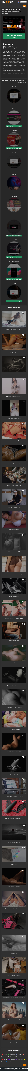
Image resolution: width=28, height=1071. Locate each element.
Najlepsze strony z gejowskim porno (14, 374)
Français (3, 1056)
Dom (3, 9)
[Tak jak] (3, 48)
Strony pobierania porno (14, 842)
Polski (23, 1056)
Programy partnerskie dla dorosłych (14, 796)
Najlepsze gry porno (14, 529)
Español (3, 1061)
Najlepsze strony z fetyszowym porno (14, 685)
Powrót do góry (21, 82)
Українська (11, 1061)
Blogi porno (14, 953)
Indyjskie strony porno (14, 1042)
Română (6, 1059)
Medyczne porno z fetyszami (14, 975)
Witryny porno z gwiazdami (14, 886)
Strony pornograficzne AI (14, 1019)
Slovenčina (20, 1059)
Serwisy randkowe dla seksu (14, 485)
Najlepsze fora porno (14, 596)
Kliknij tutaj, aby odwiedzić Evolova (14, 36)
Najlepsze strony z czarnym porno (14, 463)
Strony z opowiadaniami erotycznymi (14, 908)
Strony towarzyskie (14, 931)
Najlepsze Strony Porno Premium (14, 707)
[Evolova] (14, 24)
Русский (13, 1059)
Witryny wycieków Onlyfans (14, 418)
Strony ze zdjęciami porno (14, 774)
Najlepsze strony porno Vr (14, 507)
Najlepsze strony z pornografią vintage (14, 440)
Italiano (17, 1056)
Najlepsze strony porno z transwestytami (14, 574)
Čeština (20, 1054)
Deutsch (10, 1056)
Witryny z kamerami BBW (14, 551)
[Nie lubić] (5, 48)
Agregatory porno (14, 352)
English (5, 1054)
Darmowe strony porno (14, 640)
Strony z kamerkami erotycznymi (14, 329)
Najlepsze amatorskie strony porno (14, 662)
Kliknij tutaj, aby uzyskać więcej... (14, 126)
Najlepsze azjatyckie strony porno (14, 396)
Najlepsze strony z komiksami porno (14, 618)
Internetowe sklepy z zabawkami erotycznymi (14, 997)
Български (12, 1054)
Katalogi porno (14, 864)
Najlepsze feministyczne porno (14, 751)
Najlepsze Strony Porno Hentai (14, 729)
